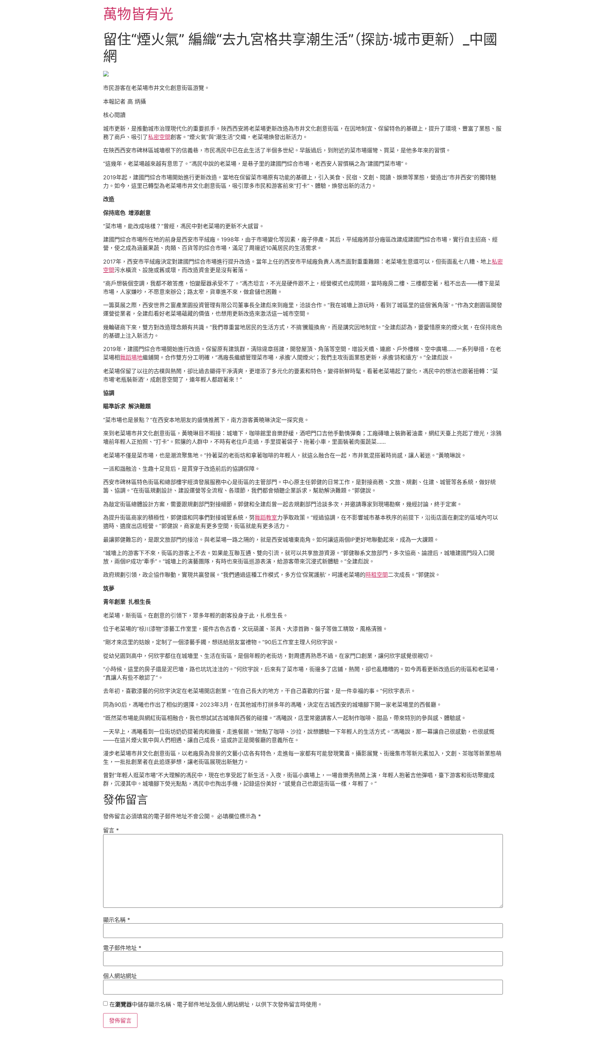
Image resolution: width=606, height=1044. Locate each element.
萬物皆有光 (138, 13)
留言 (111, 830)
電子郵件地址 (122, 948)
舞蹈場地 (131, 357)
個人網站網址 (120, 976)
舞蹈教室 (266, 517)
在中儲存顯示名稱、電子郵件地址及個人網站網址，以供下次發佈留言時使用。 (216, 1004)
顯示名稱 (116, 920)
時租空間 (376, 574)
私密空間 (159, 136)
